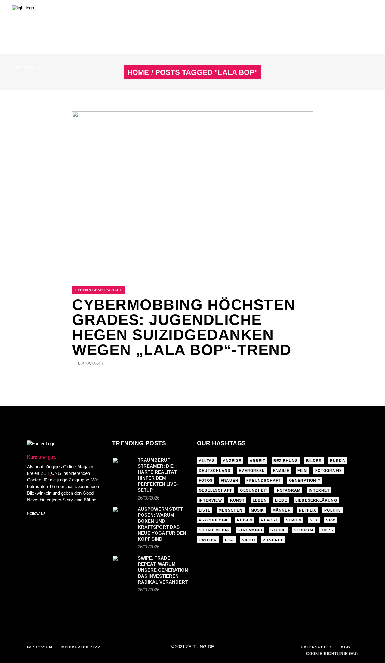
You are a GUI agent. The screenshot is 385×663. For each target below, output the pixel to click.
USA (229, 540)
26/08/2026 (148, 497)
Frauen (229, 480)
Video (248, 540)
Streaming (249, 530)
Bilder (314, 461)
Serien (294, 520)
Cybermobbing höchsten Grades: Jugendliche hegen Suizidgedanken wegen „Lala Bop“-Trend (183, 327)
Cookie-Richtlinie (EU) (332, 654)
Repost (269, 520)
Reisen (245, 520)
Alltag (207, 461)
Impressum (39, 647)
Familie (281, 471)
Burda (337, 461)
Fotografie (328, 471)
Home (138, 72)
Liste (205, 510)
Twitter (208, 540)
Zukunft (273, 540)
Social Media (214, 530)
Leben (260, 500)
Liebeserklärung (316, 500)
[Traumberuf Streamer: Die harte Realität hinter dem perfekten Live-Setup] (123, 464)
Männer (282, 510)
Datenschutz (316, 647)
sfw (330, 520)
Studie (278, 530)
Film (302, 471)
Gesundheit (253, 490)
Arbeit (257, 461)
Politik (332, 510)
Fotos (206, 480)
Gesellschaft (215, 490)
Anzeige (232, 461)
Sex (314, 520)
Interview (210, 500)
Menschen (231, 510)
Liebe (281, 500)
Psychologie (214, 520)
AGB (345, 647)
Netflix (307, 510)
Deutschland (215, 471)
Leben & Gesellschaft (98, 290)
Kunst (237, 500)
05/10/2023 (89, 363)
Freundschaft (263, 480)
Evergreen (252, 471)
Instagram (288, 490)
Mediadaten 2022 (80, 647)
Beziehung (285, 461)
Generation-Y (305, 480)
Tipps (327, 530)
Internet (319, 490)
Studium (303, 530)
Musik (257, 510)
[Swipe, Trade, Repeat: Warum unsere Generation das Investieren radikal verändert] (123, 562)
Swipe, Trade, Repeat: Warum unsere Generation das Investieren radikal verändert (163, 570)
